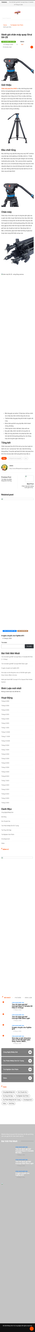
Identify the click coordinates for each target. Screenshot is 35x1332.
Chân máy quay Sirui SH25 (9, 88)
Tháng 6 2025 (5, 714)
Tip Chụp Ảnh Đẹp (6, 830)
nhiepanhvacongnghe (15, 458)
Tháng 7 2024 (5, 749)
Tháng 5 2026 (5, 705)
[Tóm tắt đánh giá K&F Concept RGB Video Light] (7, 1163)
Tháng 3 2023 (5, 798)
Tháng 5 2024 (5, 758)
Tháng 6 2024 (5, 754)
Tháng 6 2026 (5, 701)
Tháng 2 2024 (5, 772)
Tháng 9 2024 (5, 745)
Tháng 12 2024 (5, 732)
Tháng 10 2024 (5, 741)
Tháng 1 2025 (5, 727)
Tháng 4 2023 (5, 794)
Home (5, 25)
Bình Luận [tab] (28, 997)
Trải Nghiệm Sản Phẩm (16, 25)
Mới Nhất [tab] (7, 997)
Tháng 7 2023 (5, 780)
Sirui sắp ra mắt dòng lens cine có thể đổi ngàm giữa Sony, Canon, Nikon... (21, 1039)
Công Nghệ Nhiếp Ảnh (10, 631)
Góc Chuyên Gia (22, 631)
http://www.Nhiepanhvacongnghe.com (20, 468)
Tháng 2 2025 (5, 723)
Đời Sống (3, 817)
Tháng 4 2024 (5, 763)
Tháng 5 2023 (5, 789)
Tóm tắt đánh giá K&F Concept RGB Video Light (14, 663)
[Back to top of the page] (31, 1328)
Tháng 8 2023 (5, 776)
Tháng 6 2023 (5, 785)
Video (3, 843)
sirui (26, 458)
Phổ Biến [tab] (18, 997)
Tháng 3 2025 (5, 719)
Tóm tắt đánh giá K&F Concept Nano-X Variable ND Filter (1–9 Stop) (22, 1006)
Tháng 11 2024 (5, 736)
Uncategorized (5, 839)
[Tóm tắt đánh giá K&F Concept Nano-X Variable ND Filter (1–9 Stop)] (7, 1151)
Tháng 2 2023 (5, 802)
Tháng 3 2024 (5, 767)
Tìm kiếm (4, 642)
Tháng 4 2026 (5, 710)
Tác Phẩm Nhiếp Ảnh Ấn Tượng (10, 825)
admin (22, 41)
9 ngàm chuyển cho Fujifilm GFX (12, 636)
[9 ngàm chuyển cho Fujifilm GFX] (7, 1174)
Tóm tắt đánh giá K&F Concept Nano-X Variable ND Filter (24, 1151)
